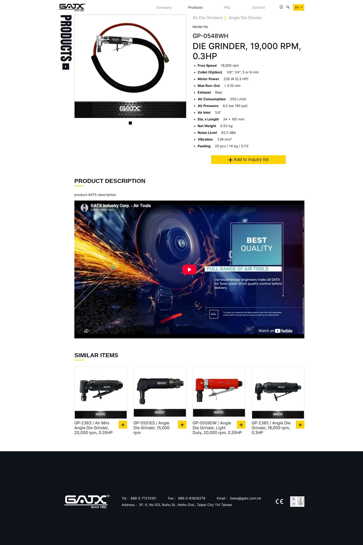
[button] (82, 66)
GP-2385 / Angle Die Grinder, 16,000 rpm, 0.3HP (271, 428)
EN (297, 7)
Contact (258, 7)
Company (164, 7)
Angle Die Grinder (245, 17)
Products (195, 7)
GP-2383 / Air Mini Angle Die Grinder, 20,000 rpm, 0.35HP (93, 428)
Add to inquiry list (251, 159)
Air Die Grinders (207, 17)
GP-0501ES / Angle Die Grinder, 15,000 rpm (151, 428)
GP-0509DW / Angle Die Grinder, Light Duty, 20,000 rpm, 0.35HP (217, 428)
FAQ (227, 7)
